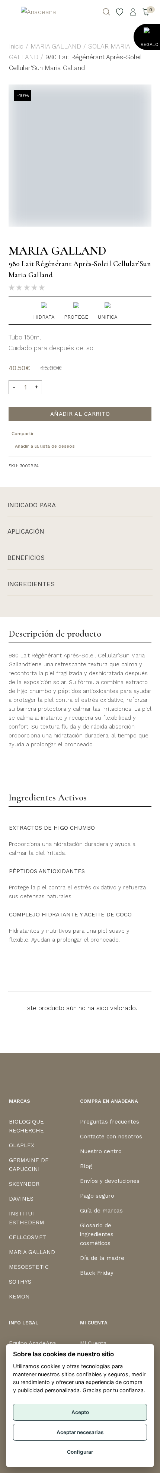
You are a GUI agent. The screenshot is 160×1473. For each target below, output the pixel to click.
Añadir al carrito (80, 414)
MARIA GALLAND (56, 46)
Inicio (16, 46)
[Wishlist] (119, 11)
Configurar (80, 1452)
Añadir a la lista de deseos (45, 446)
